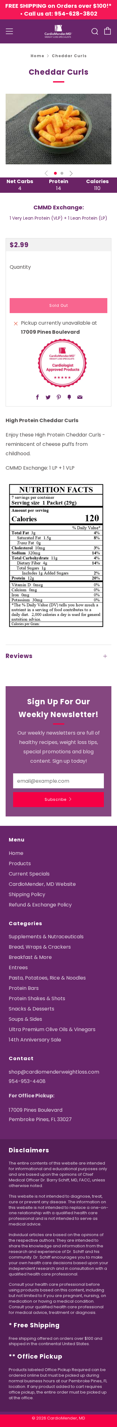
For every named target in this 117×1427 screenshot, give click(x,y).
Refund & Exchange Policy (40, 904)
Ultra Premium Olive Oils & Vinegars (52, 1029)
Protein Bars (24, 988)
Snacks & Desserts (31, 1008)
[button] (55, 173)
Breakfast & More (30, 957)
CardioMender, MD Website (42, 884)
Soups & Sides (25, 1019)
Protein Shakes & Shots (37, 998)
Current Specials (29, 873)
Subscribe (55, 799)
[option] (58, 129)
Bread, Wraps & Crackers (40, 947)
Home (37, 55)
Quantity (20, 267)
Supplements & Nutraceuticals (46, 936)
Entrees (18, 967)
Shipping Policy (27, 894)
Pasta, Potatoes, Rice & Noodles (47, 977)
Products (20, 863)
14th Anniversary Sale (35, 1039)
